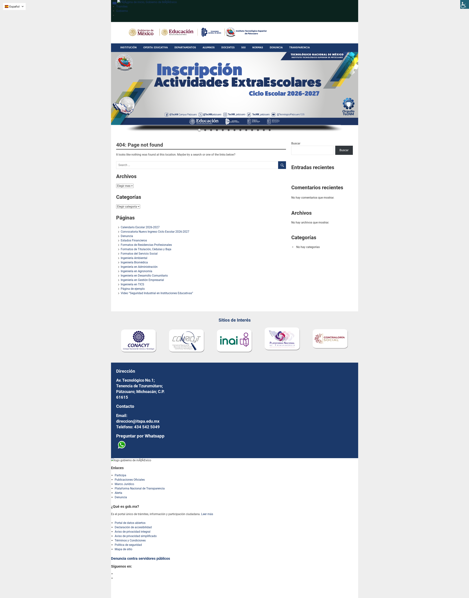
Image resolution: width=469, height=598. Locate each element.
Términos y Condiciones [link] (130, 540)
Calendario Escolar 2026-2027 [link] (140, 227)
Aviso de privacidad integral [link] (132, 531)
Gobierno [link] (122, 11)
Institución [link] (128, 47)
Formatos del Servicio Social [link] (139, 253)
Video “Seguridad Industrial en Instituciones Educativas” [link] (157, 293)
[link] (464, 4)
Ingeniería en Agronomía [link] (136, 271)
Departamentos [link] (185, 47)
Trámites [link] (122, 6)
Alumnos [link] (209, 47)
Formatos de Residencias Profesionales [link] (146, 245)
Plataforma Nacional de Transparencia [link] (140, 488)
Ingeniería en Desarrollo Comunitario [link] (144, 275)
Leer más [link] (207, 514)
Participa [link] (120, 475)
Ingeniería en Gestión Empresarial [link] (142, 280)
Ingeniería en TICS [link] (132, 284)
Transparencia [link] (299, 47)
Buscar (295, 143)
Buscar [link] (343, 150)
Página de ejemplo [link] (133, 288)
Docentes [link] (228, 47)
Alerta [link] (118, 493)
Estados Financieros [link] (134, 240)
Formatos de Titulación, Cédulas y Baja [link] (146, 249)
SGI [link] (243, 47)
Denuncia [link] (276, 47)
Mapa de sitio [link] (123, 549)
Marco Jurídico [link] (124, 484)
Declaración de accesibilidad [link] (133, 527)
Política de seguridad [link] (128, 545)
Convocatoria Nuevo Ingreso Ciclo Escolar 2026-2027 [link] (155, 231)
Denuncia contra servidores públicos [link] (140, 558)
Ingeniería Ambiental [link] (134, 258)
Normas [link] (257, 47)
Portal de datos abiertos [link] (130, 523)
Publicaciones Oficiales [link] (130, 479)
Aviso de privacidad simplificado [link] (136, 536)
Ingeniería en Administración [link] (139, 267)
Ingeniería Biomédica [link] (134, 262)
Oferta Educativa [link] (155, 47)
